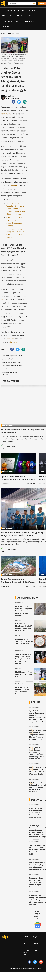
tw (35, 964)
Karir (35, 951)
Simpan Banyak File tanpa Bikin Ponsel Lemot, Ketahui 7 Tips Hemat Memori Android (23, 658)
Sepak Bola (19, 16)
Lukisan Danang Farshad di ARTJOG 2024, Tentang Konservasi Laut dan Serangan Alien (37, 812)
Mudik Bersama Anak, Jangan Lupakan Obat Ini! (24, 674)
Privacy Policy (25, 944)
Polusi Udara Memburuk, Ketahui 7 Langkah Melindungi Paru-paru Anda (23, 627)
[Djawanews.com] (2, 3)
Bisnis (21, 10)
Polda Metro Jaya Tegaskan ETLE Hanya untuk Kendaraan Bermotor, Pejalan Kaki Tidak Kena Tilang (16, 208)
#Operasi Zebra (6, 362)
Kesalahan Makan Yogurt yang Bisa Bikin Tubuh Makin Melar (24, 641)
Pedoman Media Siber (26, 952)
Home (3, 33)
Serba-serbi (30, 21)
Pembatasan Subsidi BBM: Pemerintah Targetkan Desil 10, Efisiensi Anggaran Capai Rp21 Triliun (37, 734)
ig (41, 964)
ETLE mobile (14, 185)
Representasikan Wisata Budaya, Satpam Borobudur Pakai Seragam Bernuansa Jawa (37, 882)
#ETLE (21, 356)
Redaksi (35, 943)
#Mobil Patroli (16, 365)
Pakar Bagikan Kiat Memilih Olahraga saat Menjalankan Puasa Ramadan (22, 690)
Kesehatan (19, 603)
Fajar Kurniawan (8, 96)
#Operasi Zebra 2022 (8, 359)
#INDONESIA (17, 362)
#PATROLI (4, 369)
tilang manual (6, 114)
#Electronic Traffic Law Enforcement (9, 373)
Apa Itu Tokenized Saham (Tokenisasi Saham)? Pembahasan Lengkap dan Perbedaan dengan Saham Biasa (18, 481)
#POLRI (3, 356)
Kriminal (5, 27)
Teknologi (6, 21)
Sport (30, 16)
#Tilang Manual (12, 356)
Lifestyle (32, 10)
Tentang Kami (26, 937)
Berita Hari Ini (8, 10)
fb (29, 964)
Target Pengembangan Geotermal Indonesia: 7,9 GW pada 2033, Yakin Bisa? (18, 582)
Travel (18, 21)
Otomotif (6, 16)
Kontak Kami (35, 937)
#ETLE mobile (5, 365)
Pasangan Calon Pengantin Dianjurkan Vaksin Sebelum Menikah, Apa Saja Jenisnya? (23, 610)
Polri (2, 300)
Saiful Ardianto (11, 446)
